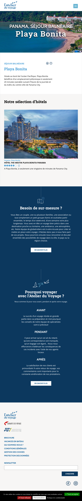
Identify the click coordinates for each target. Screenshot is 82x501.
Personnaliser (39, 498)
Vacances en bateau (14, 441)
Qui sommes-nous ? (13, 445)
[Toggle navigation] (75, 6)
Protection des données (16, 456)
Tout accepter (72, 494)
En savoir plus (40, 250)
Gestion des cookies (14, 452)
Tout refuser (25, 498)
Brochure (9, 438)
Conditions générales (15, 448)
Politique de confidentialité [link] (56, 498)
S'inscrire (69, 474)
